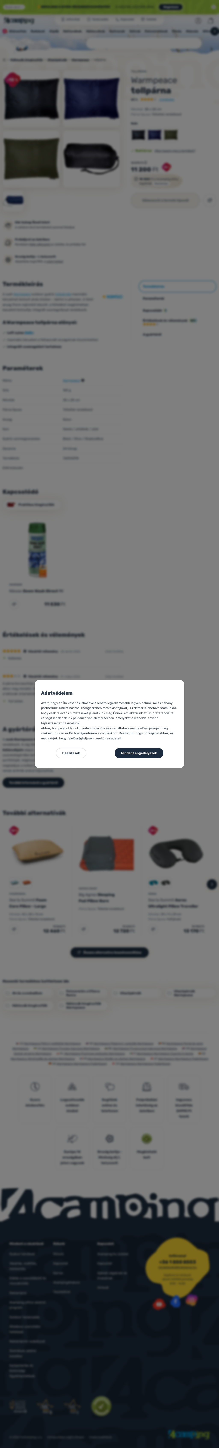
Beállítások (71, 753)
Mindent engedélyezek (139, 753)
